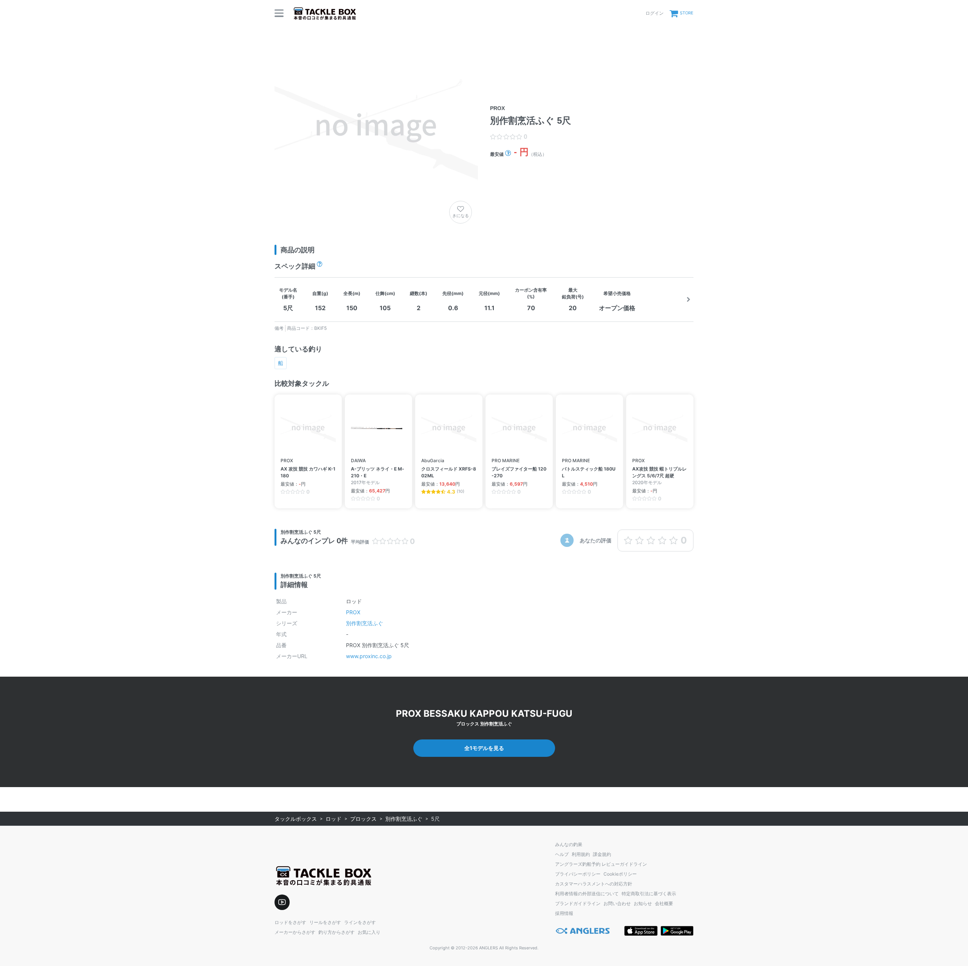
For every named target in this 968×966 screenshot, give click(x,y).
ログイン (654, 13)
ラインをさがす (360, 922)
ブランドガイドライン (577, 903)
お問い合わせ (617, 903)
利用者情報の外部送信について (587, 893)
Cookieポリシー (620, 874)
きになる (460, 215)
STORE (686, 13)
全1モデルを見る (484, 748)
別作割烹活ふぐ (364, 623)
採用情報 (564, 913)
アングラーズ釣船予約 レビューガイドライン (601, 864)
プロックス (363, 818)
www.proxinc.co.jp (369, 656)
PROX (353, 612)
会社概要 (664, 903)
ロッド (333, 818)
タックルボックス (296, 818)
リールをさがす (325, 922)
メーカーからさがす (295, 932)
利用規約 (581, 854)
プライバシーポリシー (577, 874)
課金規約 (602, 854)
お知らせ (643, 903)
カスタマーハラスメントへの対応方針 (593, 884)
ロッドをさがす (290, 922)
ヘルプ (562, 854)
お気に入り (369, 932)
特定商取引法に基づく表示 (649, 893)
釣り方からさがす (336, 932)
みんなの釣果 (568, 844)
